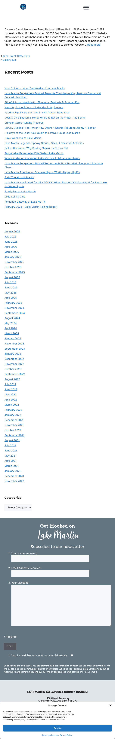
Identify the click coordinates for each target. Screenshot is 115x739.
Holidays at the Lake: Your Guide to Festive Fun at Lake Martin (42, 132)
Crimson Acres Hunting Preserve (24, 122)
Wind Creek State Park (16, 56)
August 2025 (12, 277)
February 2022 (13, 409)
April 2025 (10, 297)
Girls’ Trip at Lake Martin (19, 177)
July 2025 (10, 282)
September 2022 (14, 374)
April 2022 (10, 399)
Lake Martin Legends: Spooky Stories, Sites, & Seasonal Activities (44, 143)
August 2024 (12, 318)
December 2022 (14, 358)
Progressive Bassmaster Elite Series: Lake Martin (33, 153)
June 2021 (10, 450)
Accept (58, 728)
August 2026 (12, 231)
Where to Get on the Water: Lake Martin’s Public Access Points (42, 158)
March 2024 (11, 333)
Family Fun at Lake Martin (20, 191)
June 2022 (10, 389)
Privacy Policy (66, 735)
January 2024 (12, 338)
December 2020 (14, 476)
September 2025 (14, 272)
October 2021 (12, 430)
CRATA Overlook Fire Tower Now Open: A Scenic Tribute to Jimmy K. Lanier (50, 127)
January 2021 (12, 470)
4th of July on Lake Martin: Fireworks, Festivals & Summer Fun (42, 102)
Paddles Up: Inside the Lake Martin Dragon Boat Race (36, 112)
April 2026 (10, 246)
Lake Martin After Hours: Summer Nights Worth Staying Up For (42, 172)
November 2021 (14, 425)
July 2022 (10, 384)
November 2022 (14, 363)
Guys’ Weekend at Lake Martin (22, 138)
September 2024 (14, 313)
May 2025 (10, 292)
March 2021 (11, 465)
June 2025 (10, 287)
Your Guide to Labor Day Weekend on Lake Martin (34, 88)
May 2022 (10, 394)
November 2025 (14, 262)
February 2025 (13, 302)
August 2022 (12, 379)
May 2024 (10, 323)
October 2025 (12, 267)
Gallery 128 (9, 59)
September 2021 (14, 435)
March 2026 (11, 251)
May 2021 (10, 455)
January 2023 (12, 353)
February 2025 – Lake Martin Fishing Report (30, 206)
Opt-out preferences (50, 735)
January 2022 (12, 414)
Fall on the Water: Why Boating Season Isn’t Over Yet (36, 148)
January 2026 (12, 256)
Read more (93, 44)
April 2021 (10, 460)
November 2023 (14, 343)
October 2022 (12, 369)
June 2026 (10, 241)
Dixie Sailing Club (14, 196)
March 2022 (11, 404)
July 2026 (10, 236)
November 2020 (14, 481)
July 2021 (10, 445)
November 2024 (14, 307)
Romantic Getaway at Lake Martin (25, 201)
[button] (110, 705)
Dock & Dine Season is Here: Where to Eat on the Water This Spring (45, 117)
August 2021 (12, 440)
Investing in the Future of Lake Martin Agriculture (33, 107)
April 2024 (10, 328)
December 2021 (14, 419)
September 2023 (14, 348)
